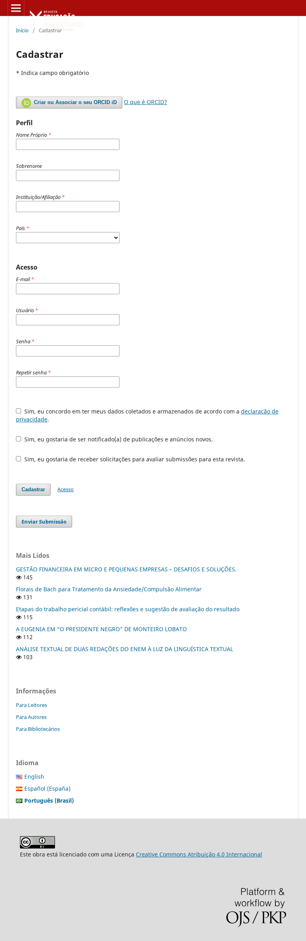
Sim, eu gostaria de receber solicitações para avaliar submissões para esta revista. (134, 459)
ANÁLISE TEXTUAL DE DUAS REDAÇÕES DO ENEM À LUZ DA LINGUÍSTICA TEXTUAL (124, 649)
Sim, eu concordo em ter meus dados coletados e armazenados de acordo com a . (147, 415)
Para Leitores (31, 705)
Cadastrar (33, 489)
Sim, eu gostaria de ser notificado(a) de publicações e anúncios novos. (118, 439)
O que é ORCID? (145, 102)
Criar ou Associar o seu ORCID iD (74, 102)
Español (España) (47, 788)
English (34, 776)
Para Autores (31, 717)
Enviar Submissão (44, 521)
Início (22, 30)
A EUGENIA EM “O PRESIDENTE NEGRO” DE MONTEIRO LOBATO (101, 629)
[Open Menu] (16, 8)
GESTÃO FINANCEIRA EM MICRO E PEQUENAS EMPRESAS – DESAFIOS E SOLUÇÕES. (126, 569)
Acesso (65, 489)
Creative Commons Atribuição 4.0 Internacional (199, 854)
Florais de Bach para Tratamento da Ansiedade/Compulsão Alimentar (109, 589)
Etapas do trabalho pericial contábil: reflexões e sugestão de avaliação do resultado (127, 609)
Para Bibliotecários (38, 728)
